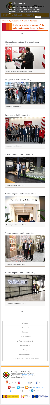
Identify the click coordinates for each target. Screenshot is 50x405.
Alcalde (24, 21)
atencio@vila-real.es (27, 374)
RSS (29, 387)
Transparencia (25, 336)
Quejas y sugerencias (16, 391)
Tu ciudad (25, 328)
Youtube (13, 387)
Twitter (22, 387)
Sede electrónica (25, 354)
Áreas (25, 350)
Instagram (23, 383)
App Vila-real (12, 383)
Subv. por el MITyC (38, 387)
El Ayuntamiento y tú (25, 341)
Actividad (33, 21)
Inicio (4, 21)
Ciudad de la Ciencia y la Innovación (25, 359)
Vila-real (25, 323)
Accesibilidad (37, 391)
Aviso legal (26, 391)
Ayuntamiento (14, 21)
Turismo (25, 332)
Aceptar (38, 17)
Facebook (41, 383)
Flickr (33, 383)
